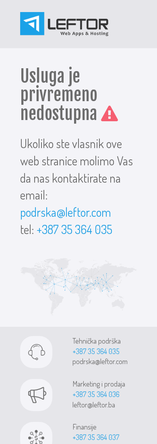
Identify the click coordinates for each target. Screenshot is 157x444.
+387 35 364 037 (95, 437)
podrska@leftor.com (65, 212)
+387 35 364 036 (96, 394)
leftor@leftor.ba (93, 404)
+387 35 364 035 (74, 229)
